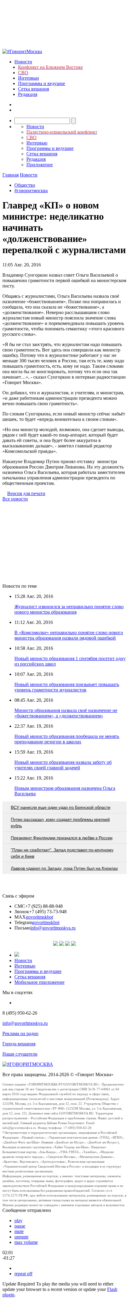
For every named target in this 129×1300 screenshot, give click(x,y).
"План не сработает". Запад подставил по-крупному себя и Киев (62, 853)
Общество (24, 185)
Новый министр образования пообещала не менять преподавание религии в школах (66, 739)
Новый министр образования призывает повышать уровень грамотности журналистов (66, 687)
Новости (23, 61)
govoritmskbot (39, 917)
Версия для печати (26, 493)
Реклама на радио (20, 1033)
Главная (10, 174)
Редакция (27, 94)
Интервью (28, 78)
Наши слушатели (20, 1054)
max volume (26, 1242)
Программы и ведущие (41, 83)
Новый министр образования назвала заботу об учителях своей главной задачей (63, 765)
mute (19, 1231)
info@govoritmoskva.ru (53, 927)
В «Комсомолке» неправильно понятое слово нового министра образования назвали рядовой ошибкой (68, 635)
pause (19, 1225)
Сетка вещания (33, 88)
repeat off (23, 1273)
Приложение (39, 164)
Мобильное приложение (39, 982)
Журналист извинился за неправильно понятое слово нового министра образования (69, 609)
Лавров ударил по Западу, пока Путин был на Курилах (64, 868)
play (18, 1220)
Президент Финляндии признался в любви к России (61, 837)
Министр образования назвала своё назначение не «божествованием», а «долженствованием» (65, 713)
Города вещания (18, 1043)
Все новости (15, 498)
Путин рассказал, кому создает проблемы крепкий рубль (60, 822)
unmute (21, 1236)
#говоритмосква (31, 190)
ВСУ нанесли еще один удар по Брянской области (60, 807)
